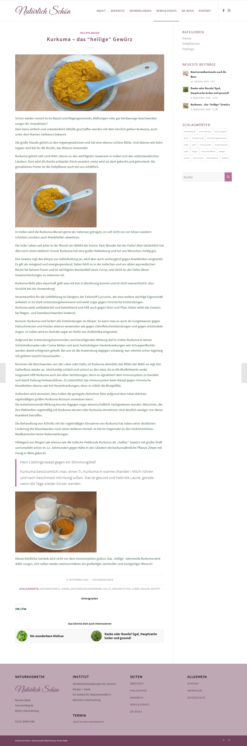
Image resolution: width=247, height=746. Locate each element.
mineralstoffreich (208, 151)
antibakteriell (50, 588)
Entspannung (198, 138)
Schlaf (186, 158)
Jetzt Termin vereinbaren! (88, 721)
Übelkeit (225, 158)
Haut (194, 144)
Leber (136, 588)
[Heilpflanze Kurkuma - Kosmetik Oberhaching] (89, 82)
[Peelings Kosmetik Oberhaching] (3, 373)
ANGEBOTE (136, 697)
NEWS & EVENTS (139, 704)
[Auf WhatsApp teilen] (20, 609)
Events (186, 38)
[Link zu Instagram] (229, 10)
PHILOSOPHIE (138, 690)
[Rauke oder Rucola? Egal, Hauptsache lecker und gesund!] (244, 373)
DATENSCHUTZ (196, 697)
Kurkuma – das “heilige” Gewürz (90, 39)
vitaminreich (198, 158)
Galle (107, 588)
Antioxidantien (205, 131)
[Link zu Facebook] (223, 10)
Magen (145, 588)
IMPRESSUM (194, 690)
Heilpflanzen (89, 33)
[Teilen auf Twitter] (18, 609)
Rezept (155, 588)
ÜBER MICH (136, 683)
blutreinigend (220, 131)
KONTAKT (193, 683)
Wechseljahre (212, 158)
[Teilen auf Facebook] (16, 609)
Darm (65, 588)
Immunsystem (121, 588)
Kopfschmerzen (221, 144)
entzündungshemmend (86, 588)
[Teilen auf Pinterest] (23, 609)
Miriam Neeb (105, 579)
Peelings (188, 49)
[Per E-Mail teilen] (25, 609)
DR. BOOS (136, 711)
